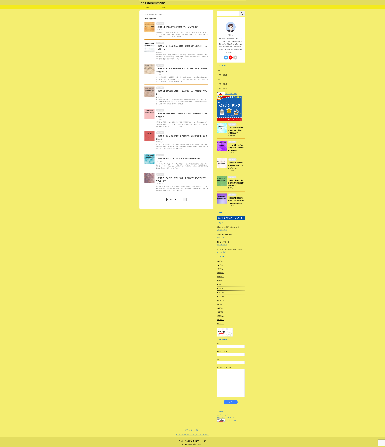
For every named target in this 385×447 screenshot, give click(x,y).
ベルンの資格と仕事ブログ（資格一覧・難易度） (192, 435)
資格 (147, 7)
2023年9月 (220, 304)
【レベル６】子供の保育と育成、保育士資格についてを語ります (236, 130)
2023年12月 (220, 292)
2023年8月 (220, 308)
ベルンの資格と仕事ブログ (153, 3)
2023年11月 (220, 296)
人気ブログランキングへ (225, 417)
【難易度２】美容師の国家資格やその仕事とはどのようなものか (236, 165)
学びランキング (222, 415)
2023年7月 (220, 312)
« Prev (169, 199)
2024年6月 (220, 277)
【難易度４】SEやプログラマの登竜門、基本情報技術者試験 (178, 158)
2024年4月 (220, 284)
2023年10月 (220, 300)
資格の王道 (220, 237)
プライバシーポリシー (192, 430)
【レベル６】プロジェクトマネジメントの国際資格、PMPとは (236, 147)
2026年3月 (220, 261)
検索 (242, 13)
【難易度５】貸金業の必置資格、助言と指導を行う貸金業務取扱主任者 (236, 200)
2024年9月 (220, 265)
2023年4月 (220, 324)
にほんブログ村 (231, 94)
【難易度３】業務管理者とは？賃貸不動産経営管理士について (236, 182)
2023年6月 (220, 316)
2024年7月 (220, 273)
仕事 (163, 7)
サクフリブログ (222, 245)
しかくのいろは (222, 230)
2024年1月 (220, 288)
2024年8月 (220, 269)
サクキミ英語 (221, 252)
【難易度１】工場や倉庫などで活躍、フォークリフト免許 (177, 27)
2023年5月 (220, 320)
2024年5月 (220, 281)
